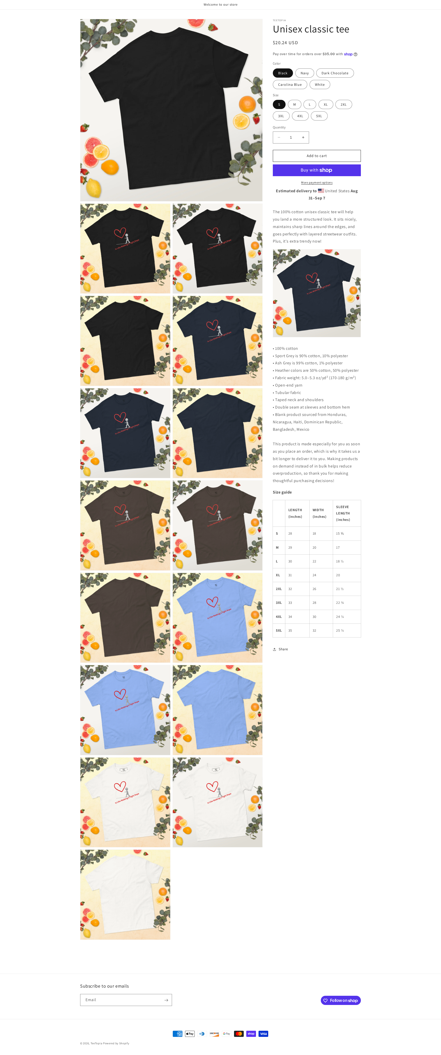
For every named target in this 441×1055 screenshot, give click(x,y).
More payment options (317, 182)
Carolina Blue (290, 84)
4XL (300, 116)
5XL (319, 116)
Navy (305, 73)
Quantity (279, 127)
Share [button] (283, 649)
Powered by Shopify (116, 1043)
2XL (344, 104)
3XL (281, 116)
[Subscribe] (166, 1000)
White (320, 84)
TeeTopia (97, 1043)
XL (326, 104)
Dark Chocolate (335, 73)
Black (283, 73)
